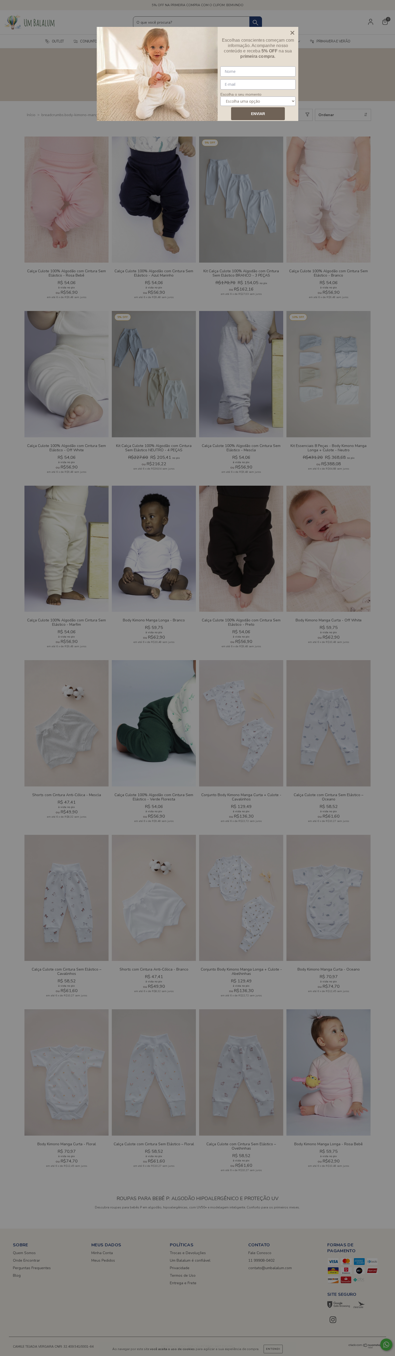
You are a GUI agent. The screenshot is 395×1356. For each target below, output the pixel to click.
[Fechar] (292, 33)
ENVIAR (258, 114)
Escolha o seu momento (240, 94)
